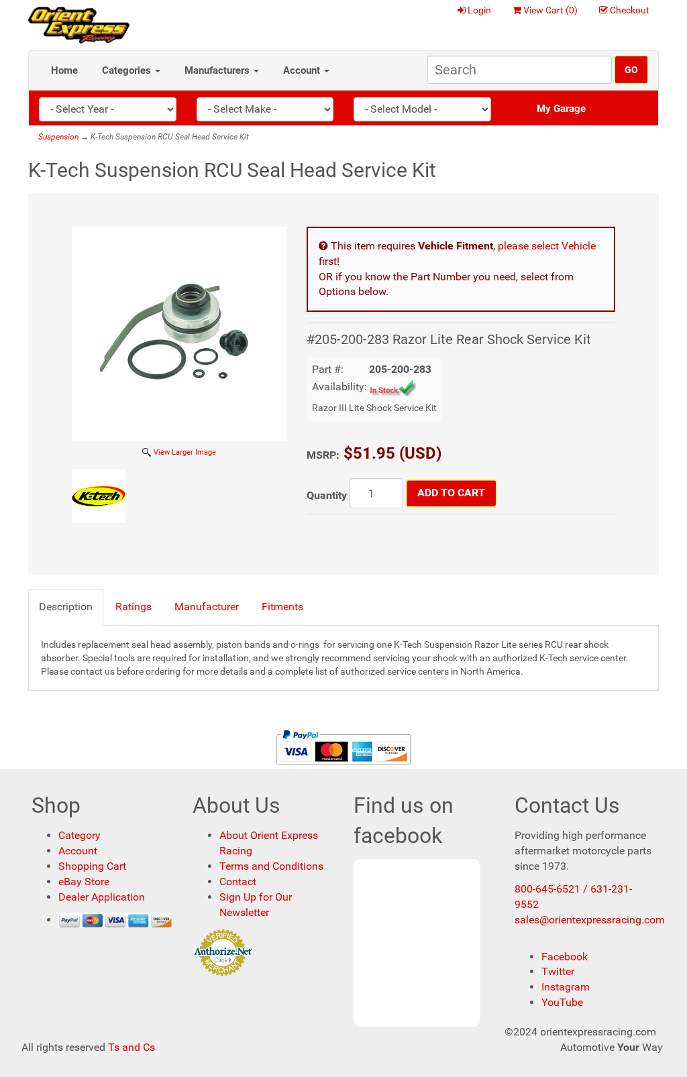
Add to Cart (451, 492)
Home (64, 70)
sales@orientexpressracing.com (590, 919)
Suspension (58, 136)
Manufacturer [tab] (206, 606)
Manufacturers (218, 70)
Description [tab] (66, 606)
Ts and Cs (131, 1047)
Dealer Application (101, 897)
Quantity (327, 495)
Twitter (557, 971)
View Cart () (550, 10)
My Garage (561, 109)
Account (303, 70)
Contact (237, 881)
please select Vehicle (547, 245)
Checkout (629, 10)
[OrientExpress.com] (78, 24)
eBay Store (83, 881)
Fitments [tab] (282, 606)
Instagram (565, 986)
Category (79, 835)
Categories (128, 70)
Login (479, 10)
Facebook (564, 956)
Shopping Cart (92, 866)
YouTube (562, 1002)
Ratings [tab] (133, 606)
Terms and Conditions (271, 866)
